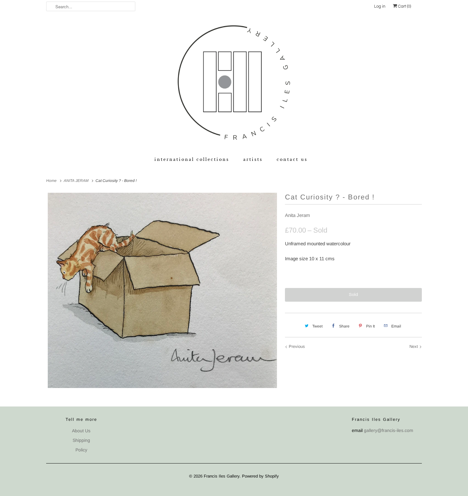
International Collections (191, 159)
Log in (379, 6)
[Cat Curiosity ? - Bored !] (162, 290)
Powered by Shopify (260, 476)
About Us (81, 430)
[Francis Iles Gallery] (234, 84)
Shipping (81, 440)
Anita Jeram (297, 215)
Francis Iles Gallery (221, 476)
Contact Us (292, 159)
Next (414, 346)
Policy (81, 449)
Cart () (404, 6)
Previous (296, 346)
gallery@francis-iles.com (388, 430)
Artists (253, 159)
